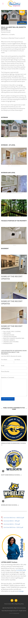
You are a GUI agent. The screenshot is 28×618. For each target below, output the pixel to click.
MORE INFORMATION (7, 399)
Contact (9, 604)
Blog (16, 604)
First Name (4, 359)
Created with (14, 613)
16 (20, 193)
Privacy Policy (21, 604)
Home (5, 604)
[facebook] (12, 600)
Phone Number (5, 371)
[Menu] (3, 4)
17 (21, 193)
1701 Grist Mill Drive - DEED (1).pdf (13, 518)
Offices (13, 604)
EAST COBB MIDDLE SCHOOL (10, 475)
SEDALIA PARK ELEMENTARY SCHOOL (13, 443)
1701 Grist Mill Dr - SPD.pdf (11, 521)
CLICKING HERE (21, 570)
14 (18, 193)
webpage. (21, 591)
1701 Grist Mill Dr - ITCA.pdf (11, 524)
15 (19, 193)
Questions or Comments (7, 377)
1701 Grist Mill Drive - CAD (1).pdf (13, 527)
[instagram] (16, 600)
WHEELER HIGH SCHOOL (9, 505)
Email (2, 365)
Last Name (17, 359)
